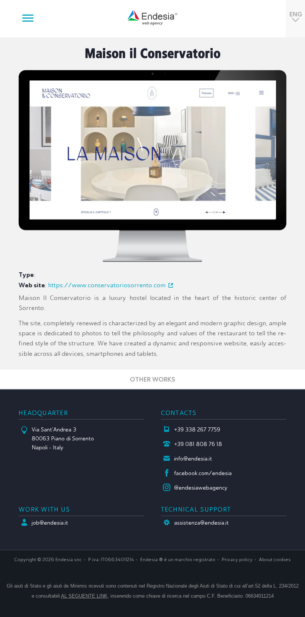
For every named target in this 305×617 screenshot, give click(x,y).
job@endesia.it (50, 522)
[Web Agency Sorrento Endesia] (152, 17)
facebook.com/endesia (203, 473)
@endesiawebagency (201, 487)
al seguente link (84, 596)
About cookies (275, 560)
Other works (152, 379)
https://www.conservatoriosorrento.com (107, 285)
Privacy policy (237, 560)
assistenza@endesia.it (201, 522)
